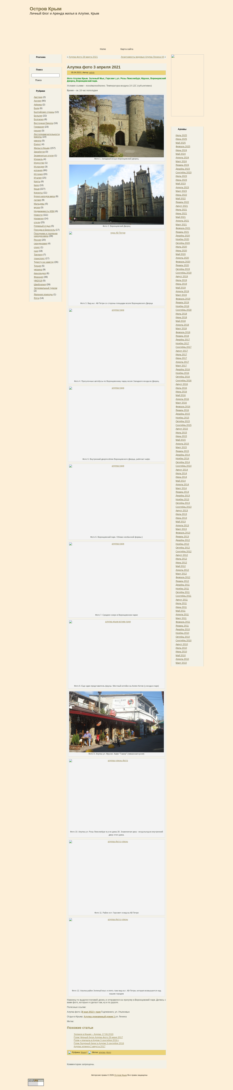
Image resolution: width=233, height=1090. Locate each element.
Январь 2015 (182, 451)
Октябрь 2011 (183, 592)
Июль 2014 (181, 473)
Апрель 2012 (182, 570)
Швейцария (40, 284)
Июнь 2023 (181, 180)
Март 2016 (181, 403)
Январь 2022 (182, 202)
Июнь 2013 (181, 518)
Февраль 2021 (183, 228)
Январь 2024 (182, 165)
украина (38, 269)
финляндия (40, 273)
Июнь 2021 (181, 213)
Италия (38, 178)
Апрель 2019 (182, 291)
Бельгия (38, 115)
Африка (38, 104)
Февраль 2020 (183, 261)
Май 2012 (181, 566)
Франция (38, 277)
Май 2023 (181, 183)
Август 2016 (182, 384)
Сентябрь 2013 (183, 507)
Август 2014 (182, 470)
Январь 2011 (182, 626)
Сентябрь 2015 (183, 425)
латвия (37, 200)
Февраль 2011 (183, 622)
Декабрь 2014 (183, 455)
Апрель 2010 (182, 659)
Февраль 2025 (183, 146)
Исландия (39, 166)
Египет (37, 144)
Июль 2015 (181, 432)
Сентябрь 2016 (183, 380)
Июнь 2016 (181, 391)
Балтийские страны (44, 112)
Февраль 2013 (183, 533)
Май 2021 (181, 217)
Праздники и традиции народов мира (46, 234)
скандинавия (40, 243)
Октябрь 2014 (183, 462)
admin (91, 72)
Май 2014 (181, 481)
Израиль (38, 159)
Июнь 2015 (181, 436)
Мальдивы (39, 204)
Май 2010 (181, 655)
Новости (38, 215)
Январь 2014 (182, 492)
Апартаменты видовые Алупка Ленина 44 (142, 57)
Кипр (36, 185)
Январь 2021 (182, 232)
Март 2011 (181, 618)
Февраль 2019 (183, 299)
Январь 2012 (182, 581)
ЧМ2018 (38, 280)
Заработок (39, 152)
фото (108, 1052)
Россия (37, 240)
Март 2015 (181, 447)
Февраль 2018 (183, 332)
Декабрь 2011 (183, 585)
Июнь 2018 (181, 317)
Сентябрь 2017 (183, 347)
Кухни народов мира (44, 196)
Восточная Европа (43, 123)
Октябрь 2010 (183, 637)
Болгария (39, 119)
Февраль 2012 (183, 577)
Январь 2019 (182, 302)
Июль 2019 (181, 280)
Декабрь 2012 (183, 540)
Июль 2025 (181, 135)
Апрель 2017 (182, 362)
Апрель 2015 (182, 444)
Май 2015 (181, 440)
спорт (37, 247)
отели (37, 222)
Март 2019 (181, 295)
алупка (102, 1052)
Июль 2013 (181, 514)
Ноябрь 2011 (182, 588)
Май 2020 (181, 254)
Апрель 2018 (182, 325)
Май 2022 (181, 198)
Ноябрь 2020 (182, 239)
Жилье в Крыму (42, 148)
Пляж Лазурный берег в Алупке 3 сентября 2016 (99, 1043)
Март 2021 (181, 224)
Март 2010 (181, 663)
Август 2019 (182, 276)
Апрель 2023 (182, 187)
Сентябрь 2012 (183, 551)
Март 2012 (181, 573)
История (38, 174)
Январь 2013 (182, 536)
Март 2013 (181, 529)
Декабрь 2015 (183, 414)
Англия (37, 101)
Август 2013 (182, 510)
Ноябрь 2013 (182, 499)
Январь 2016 (182, 410)
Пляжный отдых (42, 226)
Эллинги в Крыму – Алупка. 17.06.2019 (93, 1034)
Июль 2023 (181, 176)
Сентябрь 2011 (183, 596)
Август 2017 (182, 351)
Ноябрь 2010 (182, 633)
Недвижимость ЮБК (44, 211)
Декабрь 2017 (183, 339)
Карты (37, 181)
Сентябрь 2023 (183, 172)
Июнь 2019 (181, 284)
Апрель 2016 (182, 399)
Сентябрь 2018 (183, 310)
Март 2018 (181, 328)
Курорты (38, 192)
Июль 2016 (181, 388)
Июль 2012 (181, 559)
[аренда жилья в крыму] (187, 115)
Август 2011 (182, 600)
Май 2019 (181, 288)
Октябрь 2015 (183, 421)
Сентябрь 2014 (183, 466)
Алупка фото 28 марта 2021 (83, 57)
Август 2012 (182, 555)
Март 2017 (181, 365)
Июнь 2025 (181, 139)
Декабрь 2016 (183, 369)
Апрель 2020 (182, 258)
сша (36, 251)
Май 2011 (180, 611)
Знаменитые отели (44, 155)
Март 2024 (181, 161)
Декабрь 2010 (183, 629)
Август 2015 (182, 429)
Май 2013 (181, 521)
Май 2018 (181, 321)
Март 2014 (181, 488)
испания (38, 170)
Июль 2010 (181, 648)
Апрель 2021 (182, 221)
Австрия (38, 97)
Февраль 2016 (183, 406)
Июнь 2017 (181, 358)
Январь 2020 (182, 265)
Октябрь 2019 (183, 269)
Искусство (39, 163)
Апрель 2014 (182, 484)
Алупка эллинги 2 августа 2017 (89, 1046)
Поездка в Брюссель (44, 230)
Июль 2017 (181, 354)
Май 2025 (181, 143)
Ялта (36, 298)
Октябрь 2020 (183, 243)
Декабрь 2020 (183, 235)
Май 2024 (181, 154)
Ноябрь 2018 (182, 306)
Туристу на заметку (44, 262)
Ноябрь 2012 (182, 544)
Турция (37, 266)
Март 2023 (181, 191)
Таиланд (38, 254)
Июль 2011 (181, 603)
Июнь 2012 (181, 562)
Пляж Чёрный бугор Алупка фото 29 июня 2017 (98, 1037)
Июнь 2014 (181, 477)
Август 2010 (182, 644)
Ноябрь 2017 (182, 343)
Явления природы (43, 294)
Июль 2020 (181, 247)
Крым (37, 189)
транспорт (39, 258)
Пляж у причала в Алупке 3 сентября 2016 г (96, 1040)
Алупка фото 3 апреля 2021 (94, 67)
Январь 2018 (182, 336)
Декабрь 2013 (183, 495)
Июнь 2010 (181, 651)
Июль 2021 (181, 209)
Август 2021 (182, 206)
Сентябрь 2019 (183, 273)
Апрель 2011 (182, 614)
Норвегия (39, 218)
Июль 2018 (181, 314)
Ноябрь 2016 (182, 373)
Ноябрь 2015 (182, 417)
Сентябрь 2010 (183, 640)
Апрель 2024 (182, 157)
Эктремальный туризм (45, 288)
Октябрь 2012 (183, 547)
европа (37, 140)
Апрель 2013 (182, 525)
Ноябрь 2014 (182, 458)
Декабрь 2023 (183, 169)
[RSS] (31, 1076)
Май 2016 (181, 395)
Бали (36, 108)
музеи (37, 207)
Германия (39, 127)
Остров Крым (46, 8)
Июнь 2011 (181, 607)
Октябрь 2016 (183, 377)
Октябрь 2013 (183, 503)
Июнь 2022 (181, 195)
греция (37, 130)
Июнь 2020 (181, 250)
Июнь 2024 (181, 150)
